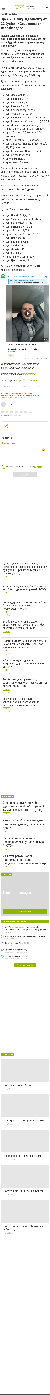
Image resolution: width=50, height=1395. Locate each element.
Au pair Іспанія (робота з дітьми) (23, 1155)
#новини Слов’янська (9, 395)
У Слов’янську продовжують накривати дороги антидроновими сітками (23, 663)
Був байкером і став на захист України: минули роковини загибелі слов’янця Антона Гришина (24, 625)
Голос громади (17, 892)
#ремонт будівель (25, 395)
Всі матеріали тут (25, 911)
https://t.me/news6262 (29, 380)
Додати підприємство (25, 965)
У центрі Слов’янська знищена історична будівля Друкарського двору (24, 824)
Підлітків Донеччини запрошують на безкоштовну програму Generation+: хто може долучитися (25, 644)
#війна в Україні (7, 398)
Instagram (30, 373)
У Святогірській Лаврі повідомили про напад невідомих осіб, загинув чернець (24, 859)
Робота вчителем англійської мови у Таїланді (24, 1228)
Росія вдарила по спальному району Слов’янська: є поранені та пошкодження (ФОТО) (24, 605)
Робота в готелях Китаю (18, 1085)
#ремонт (36, 395)
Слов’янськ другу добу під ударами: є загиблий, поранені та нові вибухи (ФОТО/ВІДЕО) (23, 806)
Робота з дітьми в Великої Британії (24, 1191)
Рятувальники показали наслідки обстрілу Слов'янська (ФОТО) (23, 841)
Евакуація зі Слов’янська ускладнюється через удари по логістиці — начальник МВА (21, 702)
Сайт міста (10, 404)
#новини (15, 393)
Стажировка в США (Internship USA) (25, 1120)
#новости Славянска (26, 393)
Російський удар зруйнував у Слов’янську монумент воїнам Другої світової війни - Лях (25, 683)
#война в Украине (20, 398)
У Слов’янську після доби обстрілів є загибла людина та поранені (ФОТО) (24, 587)
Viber (5, 367)
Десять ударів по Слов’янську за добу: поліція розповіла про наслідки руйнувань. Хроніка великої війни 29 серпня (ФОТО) (25, 568)
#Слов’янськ (5, 393)
